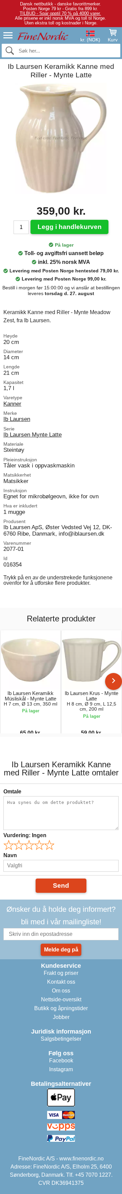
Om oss (61, 991)
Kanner (12, 403)
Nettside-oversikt (61, 999)
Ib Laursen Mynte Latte (32, 434)
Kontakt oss (61, 982)
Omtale (12, 791)
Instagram (61, 1069)
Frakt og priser (61, 973)
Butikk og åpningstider (61, 1008)
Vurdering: (24, 835)
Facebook (61, 1060)
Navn (10, 855)
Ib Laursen (16, 419)
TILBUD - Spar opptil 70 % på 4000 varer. (60, 13)
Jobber (61, 1017)
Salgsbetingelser (61, 1039)
